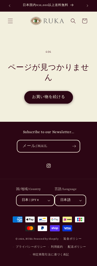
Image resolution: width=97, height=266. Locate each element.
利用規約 (57, 247)
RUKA (29, 239)
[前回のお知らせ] (9, 5)
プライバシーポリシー (31, 247)
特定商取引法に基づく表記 (51, 254)
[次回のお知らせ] (87, 5)
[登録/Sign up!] (74, 146)
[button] (10, 21)
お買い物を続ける (48, 97)
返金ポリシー (72, 239)
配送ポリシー (77, 247)
